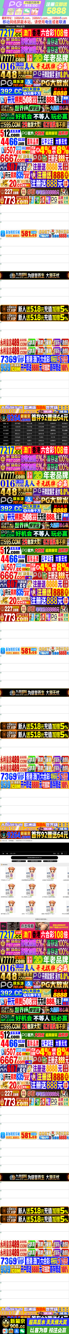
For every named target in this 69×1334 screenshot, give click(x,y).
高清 (54, 853)
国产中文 (17, 444)
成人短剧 (41, 444)
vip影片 (18, 861)
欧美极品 (64, 423)
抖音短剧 (17, 437)
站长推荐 (6, 430)
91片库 (53, 437)
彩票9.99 (53, 433)
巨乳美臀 (41, 427)
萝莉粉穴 (64, 440)
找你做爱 (41, 430)
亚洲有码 (53, 423)
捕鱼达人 (17, 433)
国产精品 (17, 423)
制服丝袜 (64, 427)
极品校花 (53, 444)
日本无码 (41, 423)
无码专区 (6, 440)
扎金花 (65, 433)
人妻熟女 (53, 427)
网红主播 (29, 423)
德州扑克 (41, 433)
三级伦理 (17, 427)
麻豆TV (29, 437)
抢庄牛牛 (29, 433)
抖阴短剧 (64, 444)
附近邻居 (17, 430)
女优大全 (64, 437)
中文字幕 (29, 427)
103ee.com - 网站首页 (15, 26)
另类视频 (11, 840)
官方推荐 (6, 433)
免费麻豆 (53, 440)
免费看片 (17, 440)
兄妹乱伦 (29, 444)
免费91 (29, 440)
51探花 (41, 437)
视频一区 (6, 423)
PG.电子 (50, 861)
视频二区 (6, 427)
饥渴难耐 (29, 430)
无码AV (6, 437)
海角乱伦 (41, 440)
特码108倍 (34, 861)
